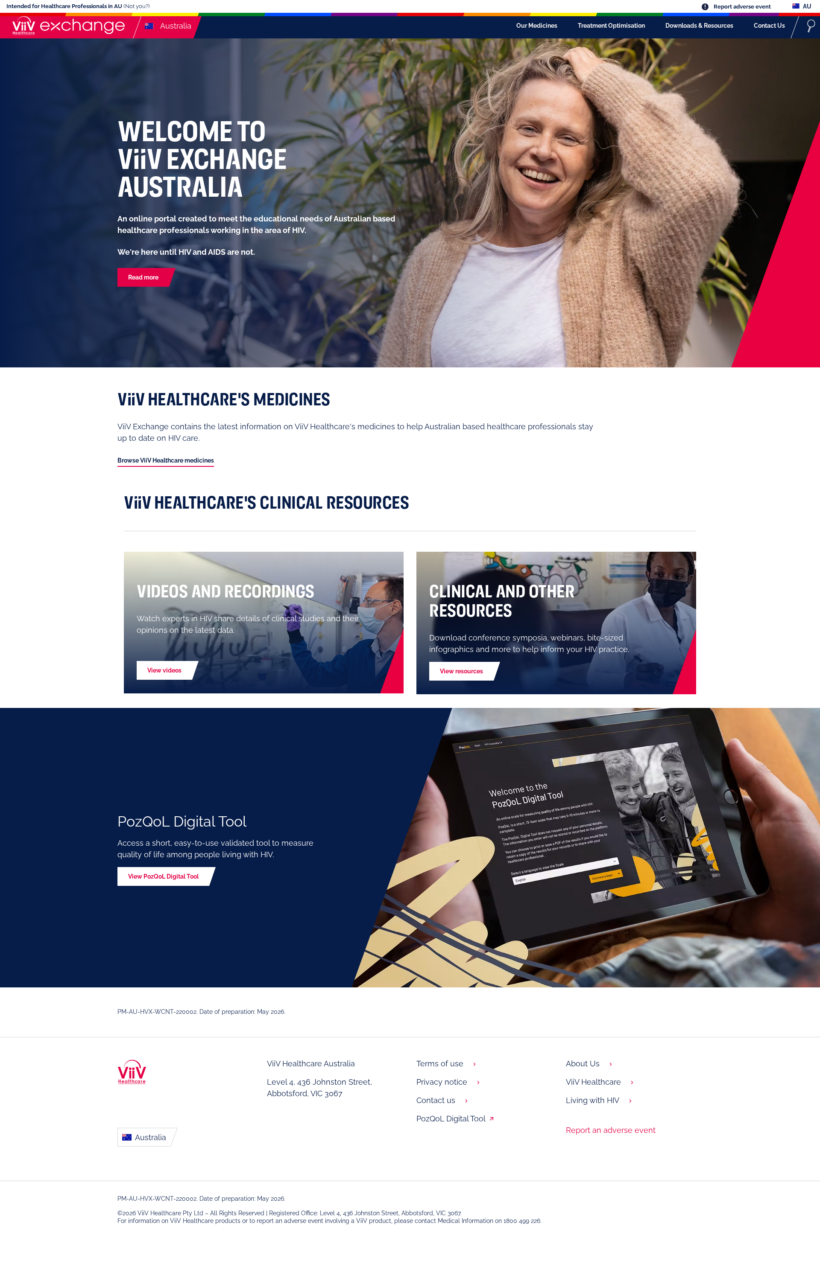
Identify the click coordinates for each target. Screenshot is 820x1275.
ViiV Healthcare (593, 1081)
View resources (461, 671)
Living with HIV (592, 1100)
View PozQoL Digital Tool (163, 876)
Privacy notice (441, 1081)
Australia (149, 1137)
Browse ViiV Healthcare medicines (165, 460)
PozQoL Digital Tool (451, 1118)
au (806, 6)
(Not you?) (136, 6)
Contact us (435, 1100)
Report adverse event (741, 6)
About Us (583, 1063)
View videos (164, 670)
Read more (143, 277)
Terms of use (439, 1063)
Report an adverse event (611, 1130)
